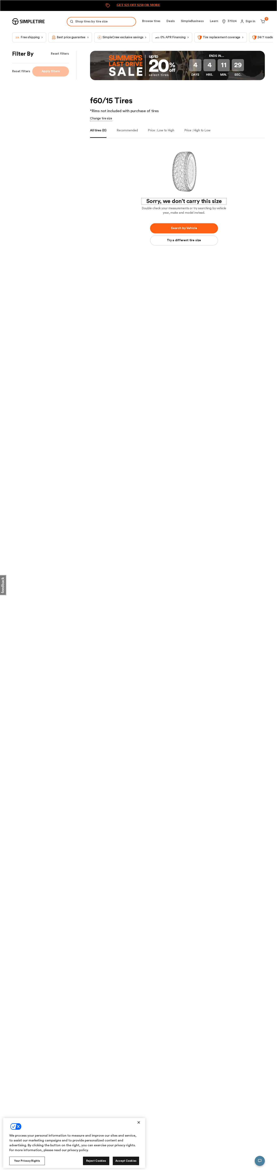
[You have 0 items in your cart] (262, 21)
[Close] (138, 1122)
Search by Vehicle (184, 228)
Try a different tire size (184, 240)
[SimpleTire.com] (28, 21)
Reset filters (60, 53)
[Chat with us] (260, 1161)
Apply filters (51, 71)
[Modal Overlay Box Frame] (138, 5)
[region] (74, 1143)
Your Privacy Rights (27, 1160)
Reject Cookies (96, 1160)
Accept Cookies (125, 1160)
